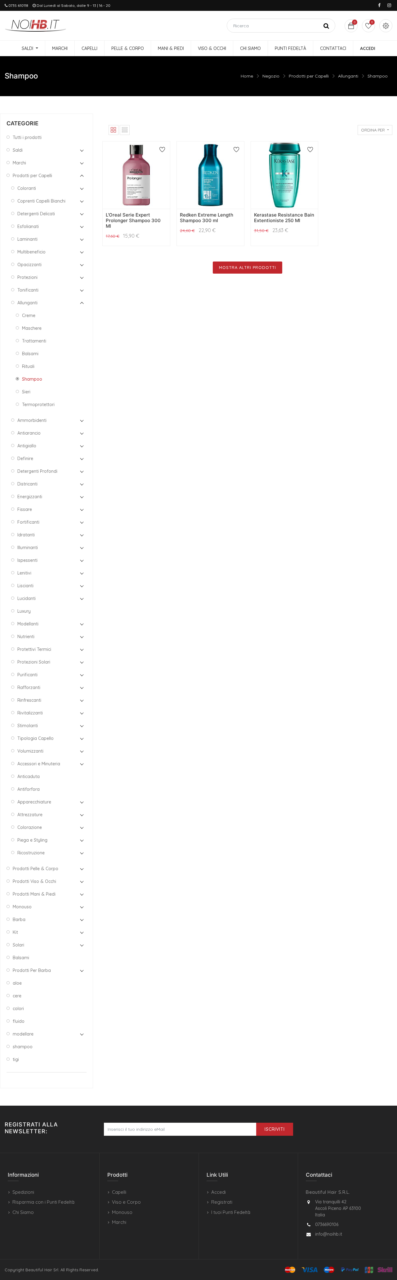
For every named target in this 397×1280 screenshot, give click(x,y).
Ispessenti (27, 560)
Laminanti (27, 239)
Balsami (30, 353)
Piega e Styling (32, 840)
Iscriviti (275, 1129)
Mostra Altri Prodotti (247, 267)
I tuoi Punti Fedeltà (230, 1212)
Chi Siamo (23, 1212)
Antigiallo (26, 446)
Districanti (27, 484)
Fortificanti (28, 522)
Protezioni (27, 277)
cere (17, 996)
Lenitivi (24, 573)
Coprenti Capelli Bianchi (41, 201)
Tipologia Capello (35, 738)
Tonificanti (27, 290)
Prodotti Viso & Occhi (34, 881)
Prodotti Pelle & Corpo (35, 868)
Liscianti (25, 586)
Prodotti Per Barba (32, 970)
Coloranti (26, 188)
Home (247, 76)
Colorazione (29, 827)
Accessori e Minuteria (38, 764)
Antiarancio (29, 433)
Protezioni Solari (33, 662)
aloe (17, 983)
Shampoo (378, 76)
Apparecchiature (34, 802)
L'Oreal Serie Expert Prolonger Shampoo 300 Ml (133, 220)
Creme (28, 315)
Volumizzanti (30, 751)
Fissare (24, 509)
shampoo (23, 1047)
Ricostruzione (31, 853)
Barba (19, 919)
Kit (15, 932)
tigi (16, 1059)
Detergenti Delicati (36, 214)
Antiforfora (28, 789)
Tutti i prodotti (27, 137)
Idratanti (26, 535)
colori (18, 1008)
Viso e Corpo (126, 1202)
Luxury (24, 611)
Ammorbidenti (32, 420)
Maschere (32, 328)
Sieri (26, 392)
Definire (25, 458)
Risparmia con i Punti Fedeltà (43, 1202)
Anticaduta (28, 776)
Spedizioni (23, 1192)
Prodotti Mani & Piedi (34, 894)
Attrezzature (29, 814)
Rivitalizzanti (30, 713)
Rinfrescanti (29, 700)
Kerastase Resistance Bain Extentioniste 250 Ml (284, 217)
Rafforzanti (28, 687)
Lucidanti (26, 598)
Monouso (22, 907)
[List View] (125, 130)
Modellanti (27, 624)
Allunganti (348, 76)
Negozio (270, 76)
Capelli (119, 1192)
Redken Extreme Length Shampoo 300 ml (206, 217)
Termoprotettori (38, 404)
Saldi (18, 150)
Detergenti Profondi (37, 471)
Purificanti (27, 675)
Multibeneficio (31, 252)
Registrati (221, 1202)
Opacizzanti (29, 264)
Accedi (218, 1192)
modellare (23, 1034)
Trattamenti (34, 341)
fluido (19, 1021)
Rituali (28, 366)
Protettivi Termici (34, 649)
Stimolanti (27, 725)
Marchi (19, 163)
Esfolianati (28, 226)
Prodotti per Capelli (309, 76)
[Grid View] (113, 130)
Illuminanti (27, 547)
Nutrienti (25, 636)
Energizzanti (29, 496)
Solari (18, 945)
